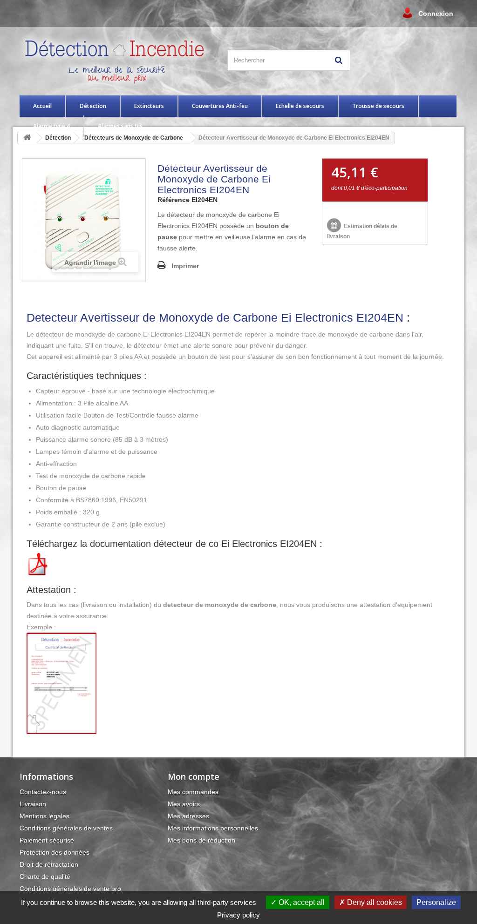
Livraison (33, 804)
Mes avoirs (184, 804)
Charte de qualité (45, 876)
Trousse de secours (378, 106)
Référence (173, 199)
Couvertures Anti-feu (220, 106)
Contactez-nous (43, 792)
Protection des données (54, 852)
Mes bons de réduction (201, 840)
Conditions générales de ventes (66, 828)
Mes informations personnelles (213, 828)
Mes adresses (188, 816)
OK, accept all (301, 902)
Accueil (42, 106)
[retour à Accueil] (27, 138)
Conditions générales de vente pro (70, 888)
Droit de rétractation (49, 864)
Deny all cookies (373, 902)
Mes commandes (193, 792)
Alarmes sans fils (120, 126)
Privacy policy (238, 915)
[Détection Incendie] (118, 60)
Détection (93, 106)
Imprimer (185, 266)
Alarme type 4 (51, 126)
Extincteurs (149, 106)
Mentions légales (44, 816)
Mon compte (193, 776)
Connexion (435, 13)
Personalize (436, 902)
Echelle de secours (300, 106)
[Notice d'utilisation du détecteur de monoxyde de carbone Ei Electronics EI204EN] (38, 563)
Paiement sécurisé (47, 840)
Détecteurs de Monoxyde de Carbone (133, 138)
